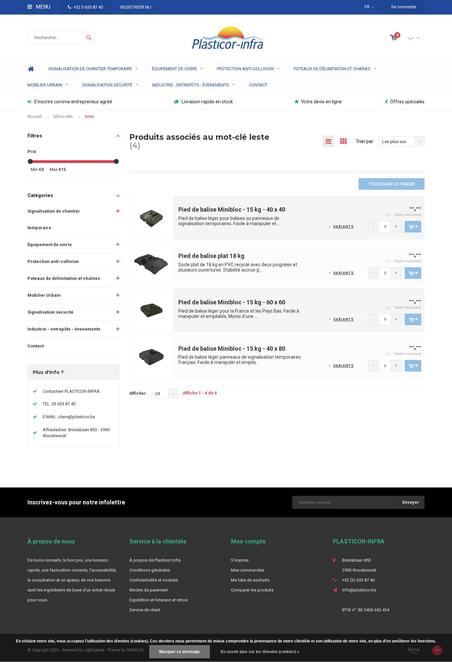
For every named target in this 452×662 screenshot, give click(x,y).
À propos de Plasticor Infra (155, 560)
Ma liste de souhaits (250, 580)
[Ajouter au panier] (413, 226)
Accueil (34, 116)
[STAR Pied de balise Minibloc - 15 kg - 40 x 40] (151, 217)
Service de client (144, 609)
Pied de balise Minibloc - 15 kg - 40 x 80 (231, 348)
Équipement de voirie (174, 68)
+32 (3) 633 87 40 (358, 580)
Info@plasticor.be (359, 589)
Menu (42, 7)
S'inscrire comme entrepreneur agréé (73, 101)
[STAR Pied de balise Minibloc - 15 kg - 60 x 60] (151, 310)
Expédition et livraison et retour (158, 599)
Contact (258, 84)
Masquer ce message (179, 651)
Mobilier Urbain (44, 84)
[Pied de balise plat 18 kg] (151, 263)
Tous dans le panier (392, 183)
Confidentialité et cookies (153, 580)
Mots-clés (63, 116)
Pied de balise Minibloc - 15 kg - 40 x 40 (231, 209)
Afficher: (138, 393)
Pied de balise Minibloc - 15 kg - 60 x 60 (231, 302)
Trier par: (365, 141)
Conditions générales (149, 570)
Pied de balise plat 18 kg (211, 255)
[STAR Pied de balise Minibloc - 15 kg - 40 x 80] (151, 356)
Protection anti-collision (245, 68)
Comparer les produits (252, 589)
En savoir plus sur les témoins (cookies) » (260, 651)
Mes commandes (247, 570)
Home (31, 69)
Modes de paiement (148, 589)
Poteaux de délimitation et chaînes (332, 68)
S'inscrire (240, 560)
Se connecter (403, 6)
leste (89, 116)
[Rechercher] (89, 37)
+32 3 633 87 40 (88, 7)
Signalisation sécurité (107, 84)
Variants (343, 227)
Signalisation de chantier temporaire (90, 68)
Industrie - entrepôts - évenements (190, 84)
